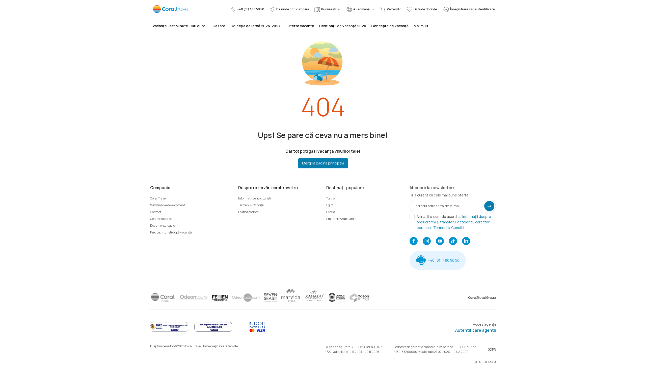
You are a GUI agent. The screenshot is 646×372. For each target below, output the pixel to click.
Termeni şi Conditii (448, 227)
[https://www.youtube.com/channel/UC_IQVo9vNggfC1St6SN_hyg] (440, 241)
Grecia (330, 212)
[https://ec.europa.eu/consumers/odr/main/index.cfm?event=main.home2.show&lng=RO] (213, 330)
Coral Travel (158, 198)
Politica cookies (248, 212)
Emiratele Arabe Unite (341, 219)
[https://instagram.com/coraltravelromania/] (427, 241)
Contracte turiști (161, 219)
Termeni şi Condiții (251, 205)
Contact (155, 212)
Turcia (330, 198)
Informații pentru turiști (254, 198)
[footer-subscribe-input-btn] (489, 206)
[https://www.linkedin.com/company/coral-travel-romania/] (466, 241)
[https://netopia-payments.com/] (257, 330)
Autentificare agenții (475, 330)
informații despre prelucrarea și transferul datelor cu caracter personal (454, 222)
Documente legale (162, 225)
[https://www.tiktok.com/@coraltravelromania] (453, 241)
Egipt (329, 205)
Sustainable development (167, 205)
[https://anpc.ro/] (169, 330)
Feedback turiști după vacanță (171, 232)
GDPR (492, 349)
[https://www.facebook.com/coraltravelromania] (414, 241)
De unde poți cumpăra (292, 9)
